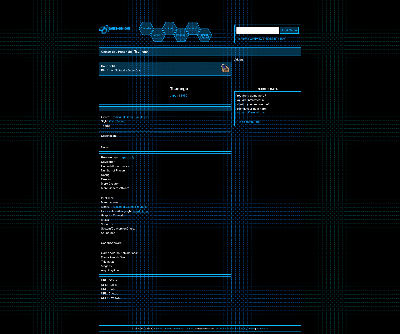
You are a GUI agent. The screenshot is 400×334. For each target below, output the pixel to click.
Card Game (117, 121)
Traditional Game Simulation (129, 206)
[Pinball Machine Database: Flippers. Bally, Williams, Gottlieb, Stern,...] (181, 23)
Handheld (125, 51)
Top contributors (249, 121)
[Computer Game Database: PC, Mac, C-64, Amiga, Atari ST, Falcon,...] (145, 23)
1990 (184, 95)
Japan (174, 95)
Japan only (127, 157)
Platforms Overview (249, 38)
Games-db (108, 51)
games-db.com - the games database (175, 328)
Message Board (275, 38)
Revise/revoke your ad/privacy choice (235, 328)
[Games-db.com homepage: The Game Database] (114, 33)
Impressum (262, 328)
